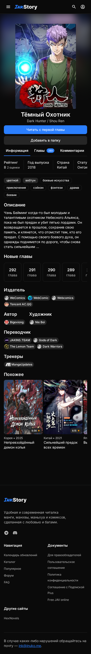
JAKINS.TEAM (20, 340)
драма (74, 187)
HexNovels (11, 618)
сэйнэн (38, 187)
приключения (16, 187)
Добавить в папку (45, 140)
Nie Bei (40, 322)
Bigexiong (17, 322)
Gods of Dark (48, 340)
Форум (9, 575)
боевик (12, 195)
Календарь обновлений (20, 555)
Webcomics (65, 298)
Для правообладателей (64, 555)
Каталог (9, 562)
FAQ (6, 582)
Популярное (12, 568)
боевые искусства (56, 180)
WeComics (17, 298)
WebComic (41, 298)
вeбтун (30, 180)
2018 (32, 167)
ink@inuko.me (30, 646)
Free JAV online (58, 600)
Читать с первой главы (45, 129)
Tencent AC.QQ (20, 304)
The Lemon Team (22, 346)
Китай (62, 167)
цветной (12, 180)
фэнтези (57, 187)
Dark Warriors (52, 346)
